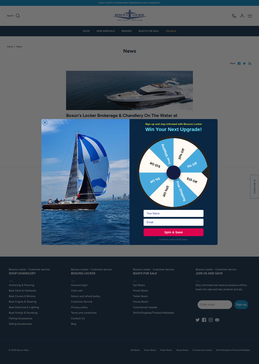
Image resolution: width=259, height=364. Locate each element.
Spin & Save (173, 232)
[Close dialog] (45, 122)
